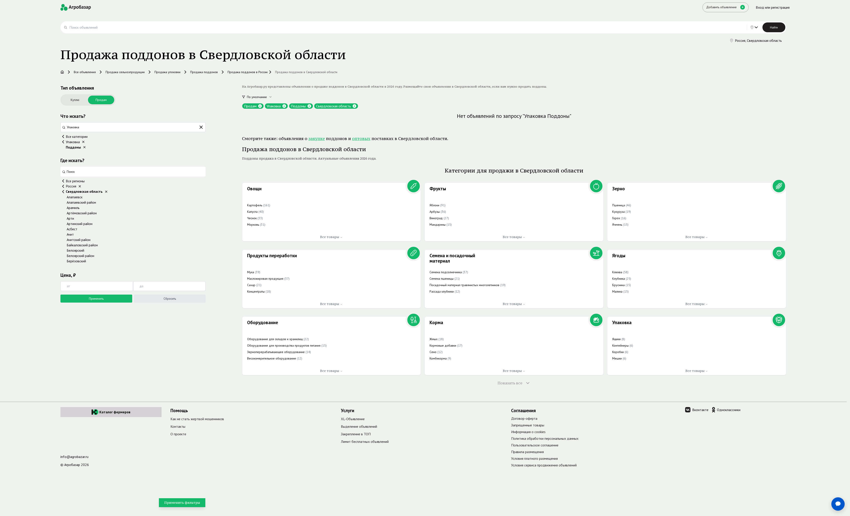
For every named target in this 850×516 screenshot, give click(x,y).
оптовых (361, 138)
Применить (96, 299)
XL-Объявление (353, 419)
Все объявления (85, 72)
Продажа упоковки (167, 72)
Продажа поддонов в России (248, 72)
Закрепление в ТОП (356, 434)
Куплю (75, 100)
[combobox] (262, 96)
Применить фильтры (182, 502)
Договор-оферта (524, 418)
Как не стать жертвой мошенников (197, 419)
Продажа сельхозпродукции (125, 72)
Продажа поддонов (204, 72)
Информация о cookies (528, 432)
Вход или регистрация (773, 7)
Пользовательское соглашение (534, 445)
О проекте (178, 434)
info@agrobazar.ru (74, 456)
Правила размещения (527, 452)
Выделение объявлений (359, 426)
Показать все (510, 383)
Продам (101, 100)
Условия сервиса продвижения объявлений (544, 465)
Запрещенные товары (527, 425)
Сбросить (170, 299)
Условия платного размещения (534, 458)
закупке (316, 138)
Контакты (177, 426)
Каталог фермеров (114, 412)
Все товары (329, 237)
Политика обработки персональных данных (544, 438)
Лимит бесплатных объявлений (365, 441)
